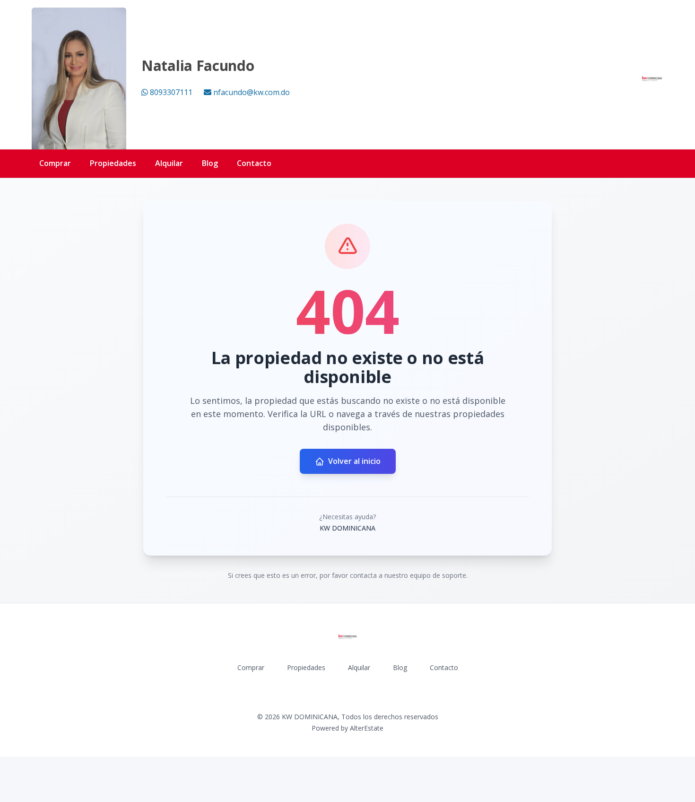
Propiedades (113, 163)
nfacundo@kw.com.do (251, 92)
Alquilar (169, 163)
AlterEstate (366, 728)
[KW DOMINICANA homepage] (652, 78)
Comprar (55, 163)
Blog (210, 163)
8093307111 (171, 92)
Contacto (254, 163)
